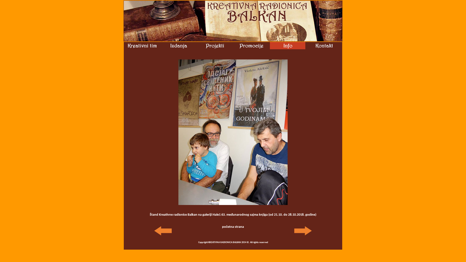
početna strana (233, 227)
